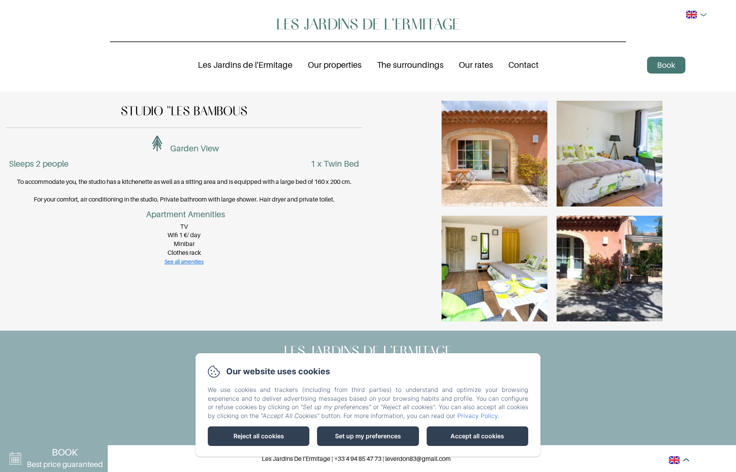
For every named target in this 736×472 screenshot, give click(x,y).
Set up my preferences (368, 436)
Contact (523, 65)
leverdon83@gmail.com (418, 458)
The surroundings (410, 65)
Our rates (476, 65)
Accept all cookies (477, 436)
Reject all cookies (258, 436)
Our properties (334, 65)
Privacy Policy (477, 416)
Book (666, 65)
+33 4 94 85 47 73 (357, 458)
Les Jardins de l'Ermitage (368, 23)
